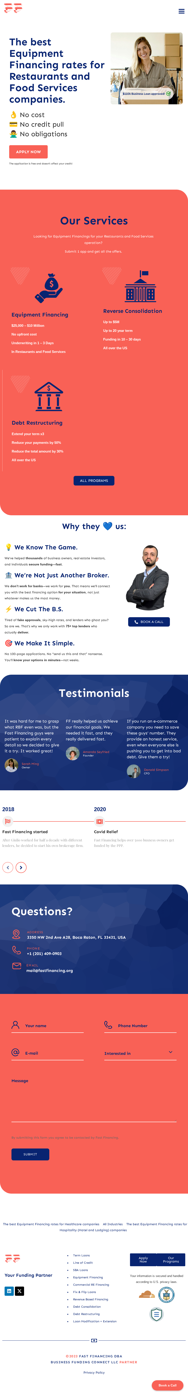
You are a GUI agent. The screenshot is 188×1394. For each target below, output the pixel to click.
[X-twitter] (19, 1291)
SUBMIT (30, 1154)
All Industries (113, 1224)
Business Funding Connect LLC (84, 1362)
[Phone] (16, 950)
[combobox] (140, 1053)
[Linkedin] (9, 1291)
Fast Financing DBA (100, 1356)
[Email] (16, 966)
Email (32, 965)
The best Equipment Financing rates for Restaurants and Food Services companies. (57, 70)
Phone (33, 948)
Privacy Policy (94, 1373)
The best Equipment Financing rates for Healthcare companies (51, 1224)
